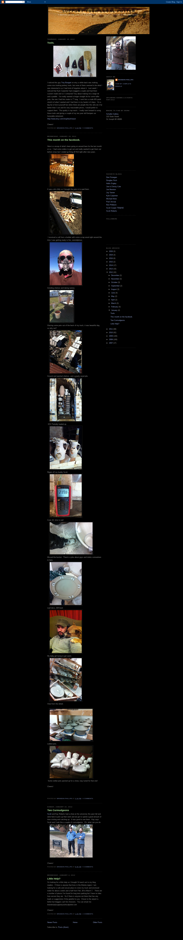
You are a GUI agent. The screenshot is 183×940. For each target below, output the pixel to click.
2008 (111, 339)
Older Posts (97, 922)
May (113, 296)
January (114, 310)
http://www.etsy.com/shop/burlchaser (61, 119)
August (114, 289)
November (115, 279)
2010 (111, 332)
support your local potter (98, 11)
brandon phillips (125, 79)
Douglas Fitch (111, 180)
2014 (111, 265)
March (114, 303)
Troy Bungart (66, 83)
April (113, 300)
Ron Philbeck (111, 205)
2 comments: (88, 914)
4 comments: (88, 798)
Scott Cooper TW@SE (115, 208)
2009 (111, 336)
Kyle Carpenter (112, 196)
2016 (111, 258)
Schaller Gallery (112, 114)
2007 (111, 343)
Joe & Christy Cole (113, 187)
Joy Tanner (110, 193)
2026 (111, 251)
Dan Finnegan (111, 177)
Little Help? (53, 878)
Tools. (50, 42)
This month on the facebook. (63, 140)
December (115, 275)
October (114, 282)
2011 (111, 329)
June (113, 293)
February (115, 307)
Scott (49, 814)
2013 (111, 269)
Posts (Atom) (63, 927)
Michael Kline (111, 199)
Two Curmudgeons (58, 810)
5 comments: (88, 128)
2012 (111, 272)
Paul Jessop (111, 202)
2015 (111, 262)
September (115, 286)
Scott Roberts (111, 211)
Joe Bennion (111, 189)
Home (75, 922)
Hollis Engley (111, 183)
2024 (111, 255)
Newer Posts (52, 922)
